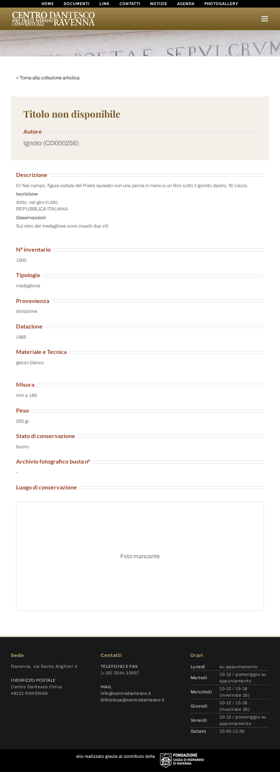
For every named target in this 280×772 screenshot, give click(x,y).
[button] (139, 143)
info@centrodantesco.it (126, 693)
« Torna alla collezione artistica (47, 77)
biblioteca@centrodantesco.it (133, 699)
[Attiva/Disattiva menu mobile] (265, 19)
